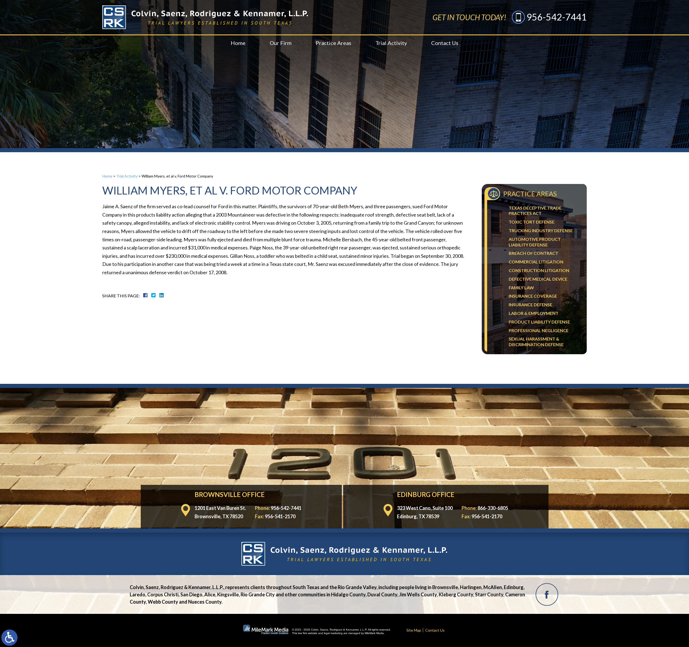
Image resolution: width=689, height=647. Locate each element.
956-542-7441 (556, 16)
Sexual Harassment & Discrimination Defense (536, 341)
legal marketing (333, 633)
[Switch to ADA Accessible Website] (9, 637)
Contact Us (444, 43)
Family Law (521, 287)
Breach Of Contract (533, 253)
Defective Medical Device (538, 278)
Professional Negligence (538, 330)
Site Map (413, 630)
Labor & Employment (533, 313)
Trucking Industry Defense (541, 230)
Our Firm (280, 43)
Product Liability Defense (539, 321)
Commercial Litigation (536, 261)
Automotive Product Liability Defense (535, 241)
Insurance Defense (530, 304)
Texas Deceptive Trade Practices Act (535, 210)
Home (238, 43)
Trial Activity (391, 43)
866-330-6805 (492, 508)
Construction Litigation (539, 270)
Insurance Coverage (533, 295)
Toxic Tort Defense (531, 221)
